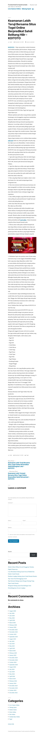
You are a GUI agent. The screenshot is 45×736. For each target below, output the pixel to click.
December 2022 (13, 692)
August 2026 (12, 611)
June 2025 (12, 643)
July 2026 (11, 613)
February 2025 (13, 653)
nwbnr (10, 42)
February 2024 (13, 681)
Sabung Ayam (26, 9)
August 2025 (12, 639)
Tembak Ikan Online (14, 717)
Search (10, 551)
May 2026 (12, 618)
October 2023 (12, 690)
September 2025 (13, 637)
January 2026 (12, 627)
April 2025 (12, 648)
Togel (27, 455)
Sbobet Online (13, 710)
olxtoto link (11, 724)
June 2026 (12, 615)
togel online (23, 220)
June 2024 (12, 672)
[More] (33, 9)
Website (10, 527)
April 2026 (12, 620)
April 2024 (12, 676)
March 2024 (12, 678)
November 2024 (13, 660)
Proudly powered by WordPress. (28, 731)
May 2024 (12, 674)
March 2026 (12, 622)
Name (9, 520)
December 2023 (13, 685)
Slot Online (12, 714)
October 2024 (12, 662)
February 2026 (13, 625)
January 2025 (12, 655)
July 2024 (11, 669)
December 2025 (13, 629)
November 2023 (13, 688)
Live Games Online (14, 9)
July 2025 (11, 641)
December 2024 (13, 657)
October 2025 (12, 634)
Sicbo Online (12, 712)
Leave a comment (30, 42)
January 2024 (12, 683)
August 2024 (12, 667)
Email (24, 520)
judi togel (10, 140)
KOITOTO (11, 47)
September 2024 (13, 665)
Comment (10, 502)
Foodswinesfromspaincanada (17, 5)
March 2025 (12, 650)
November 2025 (13, 632)
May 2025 (12, 646)
